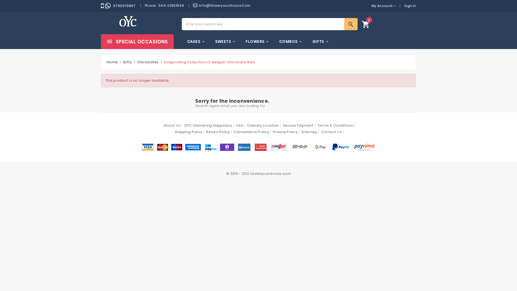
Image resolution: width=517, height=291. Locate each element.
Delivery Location (263, 125)
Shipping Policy (188, 132)
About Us (171, 125)
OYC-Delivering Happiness (208, 125)
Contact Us (331, 132)
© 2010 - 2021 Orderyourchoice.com (258, 173)
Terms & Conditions (335, 125)
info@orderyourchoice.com (225, 5)
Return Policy (218, 132)
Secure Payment (298, 125)
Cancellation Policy (251, 132)
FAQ (239, 125)
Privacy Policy (285, 132)
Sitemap (309, 132)
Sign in (410, 6)
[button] (366, 24)
